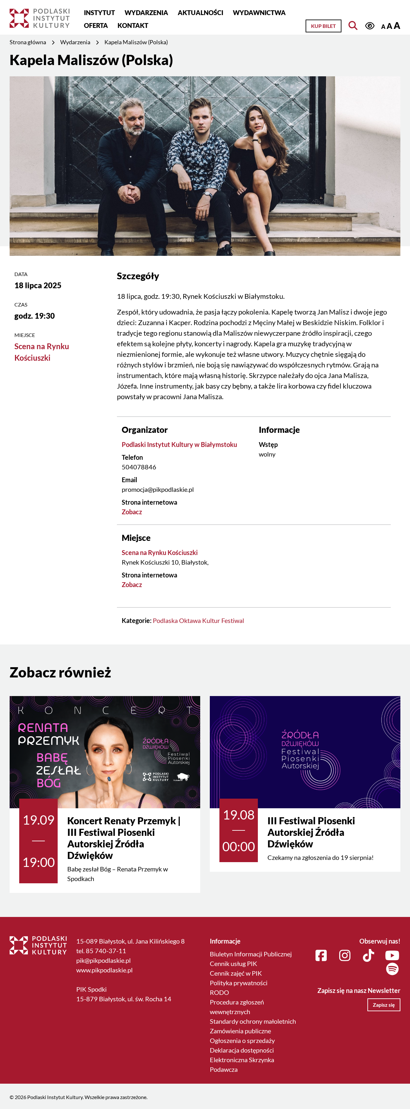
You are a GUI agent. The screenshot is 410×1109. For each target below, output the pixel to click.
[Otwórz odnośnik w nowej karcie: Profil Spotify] (392, 969)
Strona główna (28, 42)
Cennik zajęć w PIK (236, 973)
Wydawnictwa (259, 12)
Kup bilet (323, 26)
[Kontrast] (370, 25)
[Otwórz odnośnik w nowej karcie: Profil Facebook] (321, 955)
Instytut (99, 12)
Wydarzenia (146, 12)
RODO (219, 992)
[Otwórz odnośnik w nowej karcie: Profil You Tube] (392, 955)
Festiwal (232, 620)
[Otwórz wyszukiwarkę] (353, 25)
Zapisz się (384, 1005)
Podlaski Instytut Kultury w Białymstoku (179, 444)
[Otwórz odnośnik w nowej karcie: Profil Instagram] (345, 955)
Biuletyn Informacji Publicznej (251, 954)
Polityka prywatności (238, 983)
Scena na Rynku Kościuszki (160, 552)
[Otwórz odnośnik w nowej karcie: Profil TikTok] (369, 955)
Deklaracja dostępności (242, 1050)
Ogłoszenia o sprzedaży (242, 1040)
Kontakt (133, 25)
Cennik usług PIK (233, 963)
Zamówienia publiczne (240, 1031)
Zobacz (132, 512)
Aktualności (200, 12)
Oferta (96, 25)
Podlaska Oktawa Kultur (186, 620)
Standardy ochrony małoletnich (253, 1021)
